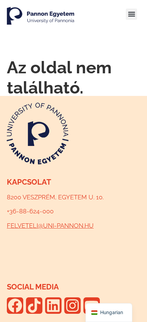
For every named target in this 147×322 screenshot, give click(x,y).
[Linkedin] (53, 305)
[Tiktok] (34, 305)
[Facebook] (15, 305)
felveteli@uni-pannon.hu (50, 225)
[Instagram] (72, 305)
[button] (131, 14)
